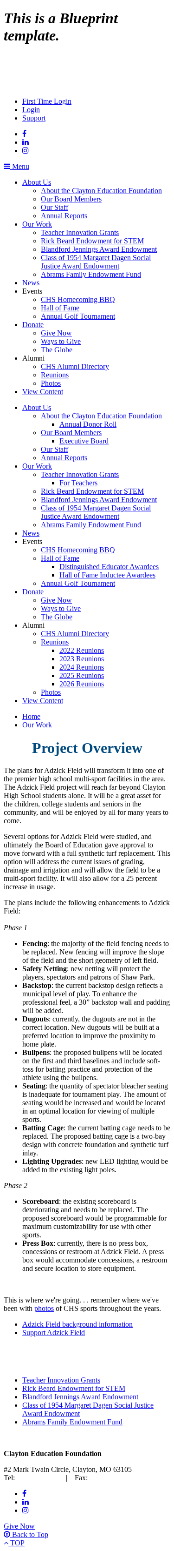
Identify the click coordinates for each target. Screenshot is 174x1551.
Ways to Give (61, 341)
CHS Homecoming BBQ (78, 299)
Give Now (56, 333)
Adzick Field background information (77, 1324)
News (30, 283)
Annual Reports (64, 216)
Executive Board (84, 441)
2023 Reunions (81, 659)
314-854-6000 (37, 1478)
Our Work (37, 224)
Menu (19, 166)
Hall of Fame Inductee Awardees (107, 575)
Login (31, 110)
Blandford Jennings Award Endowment (99, 249)
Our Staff (54, 207)
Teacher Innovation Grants (80, 232)
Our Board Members (71, 199)
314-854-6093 (110, 1478)
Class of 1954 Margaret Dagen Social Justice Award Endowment (96, 262)
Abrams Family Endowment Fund (91, 274)
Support (33, 118)
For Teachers (78, 483)
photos (44, 1308)
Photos (51, 383)
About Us (36, 182)
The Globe (56, 350)
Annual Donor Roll (87, 424)
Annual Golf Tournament (78, 316)
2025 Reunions (81, 675)
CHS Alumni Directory (75, 366)
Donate (33, 325)
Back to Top (29, 1534)
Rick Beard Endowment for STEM (92, 241)
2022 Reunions (81, 650)
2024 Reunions (81, 667)
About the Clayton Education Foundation (101, 191)
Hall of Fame (60, 308)
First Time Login (46, 101)
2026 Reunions (81, 684)
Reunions (55, 375)
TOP (16, 1543)
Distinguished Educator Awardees (109, 567)
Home (31, 716)
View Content (42, 392)
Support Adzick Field (53, 1332)
